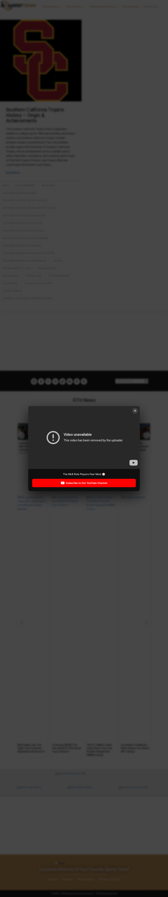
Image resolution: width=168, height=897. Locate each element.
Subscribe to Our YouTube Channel (86, 482)
